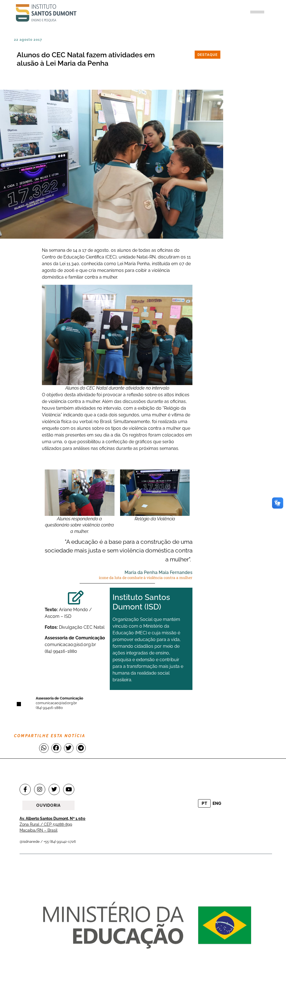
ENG (217, 803)
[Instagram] (39, 789)
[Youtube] (68, 789)
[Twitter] (54, 789)
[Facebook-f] (25, 789)
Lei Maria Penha (133, 263)
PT (204, 803)
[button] (257, 12)
